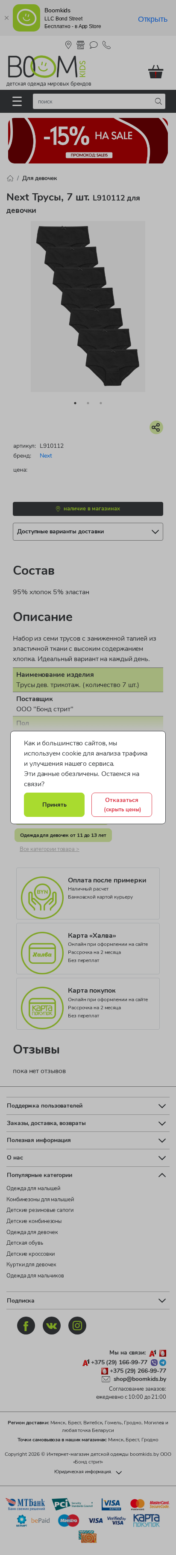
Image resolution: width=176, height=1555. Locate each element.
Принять (54, 804)
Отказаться (122, 804)
